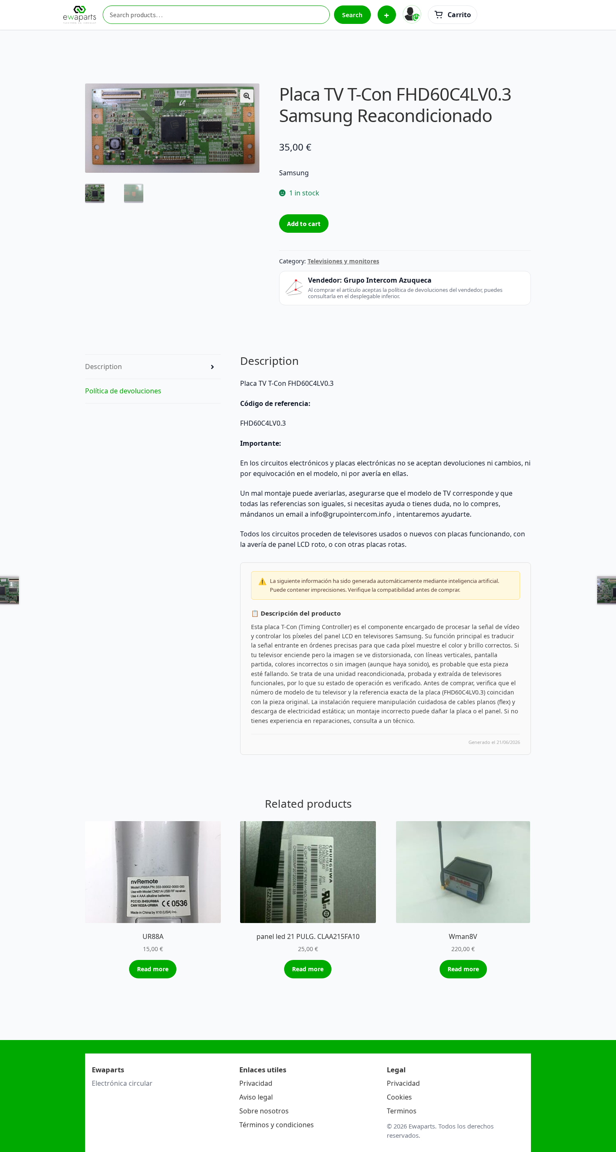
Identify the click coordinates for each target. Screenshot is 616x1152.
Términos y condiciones (276, 1124)
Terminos (402, 1111)
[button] (247, 96)
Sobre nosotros (264, 1111)
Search (352, 14)
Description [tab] (103, 366)
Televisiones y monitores (343, 261)
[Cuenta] (412, 14)
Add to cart (304, 223)
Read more (152, 969)
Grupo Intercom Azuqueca (388, 280)
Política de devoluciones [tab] (123, 390)
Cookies (399, 1097)
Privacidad (255, 1083)
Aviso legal (256, 1097)
